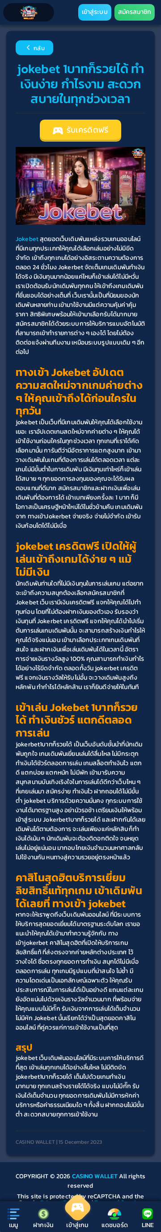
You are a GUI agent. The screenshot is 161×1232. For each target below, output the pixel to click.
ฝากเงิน (43, 1225)
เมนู (13, 1225)
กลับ (38, 48)
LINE (148, 1225)
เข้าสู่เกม (77, 1225)
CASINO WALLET (95, 1176)
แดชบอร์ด (115, 1225)
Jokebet (27, 239)
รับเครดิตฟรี (86, 130)
